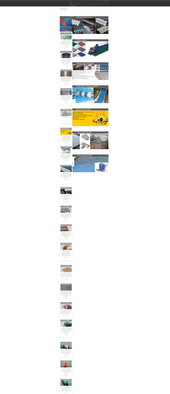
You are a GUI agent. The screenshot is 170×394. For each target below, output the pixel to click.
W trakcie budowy (66, 123)
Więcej (66, 46)
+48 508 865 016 (100, 0)
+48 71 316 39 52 (93, 0)
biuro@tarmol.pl (106, 0)
